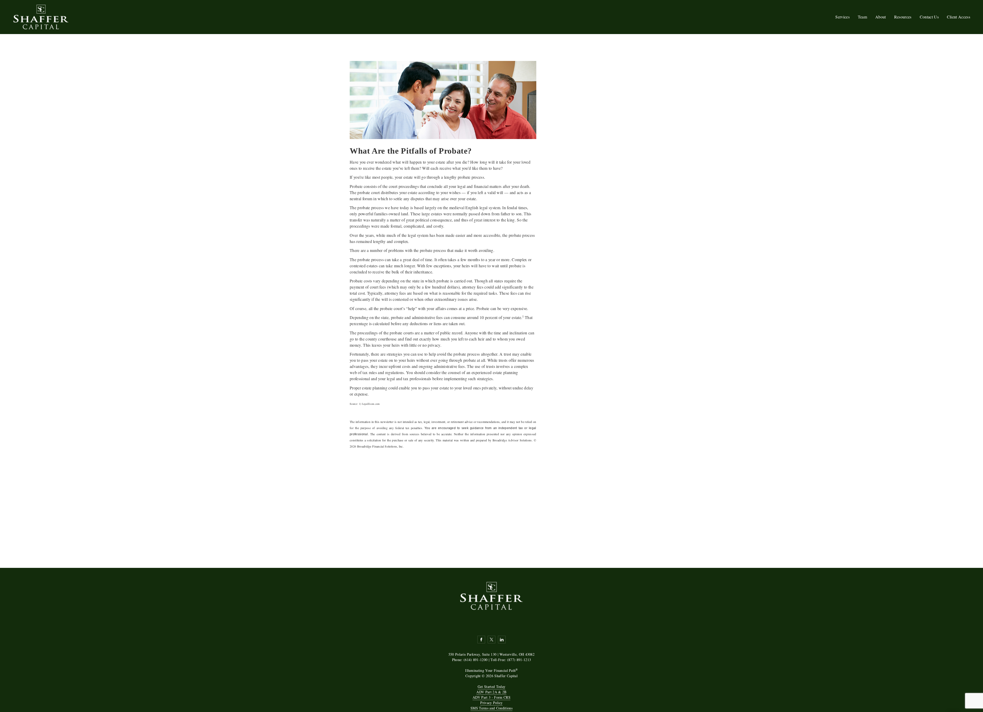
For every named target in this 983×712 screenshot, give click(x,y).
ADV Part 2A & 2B (491, 691)
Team (862, 16)
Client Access (958, 16)
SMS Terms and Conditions (491, 708)
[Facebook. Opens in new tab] (481, 639)
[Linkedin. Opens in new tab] (502, 639)
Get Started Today (491, 686)
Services (842, 16)
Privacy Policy (491, 702)
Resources (903, 16)
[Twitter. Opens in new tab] (491, 639)
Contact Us (929, 16)
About (880, 16)
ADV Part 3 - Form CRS (491, 697)
